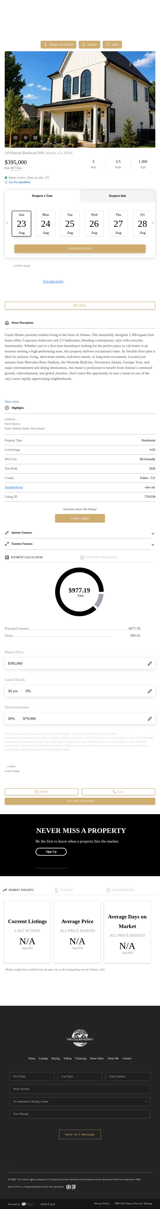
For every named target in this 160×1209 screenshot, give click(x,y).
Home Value (97, 1058)
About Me (113, 1058)
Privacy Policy (102, 1203)
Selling (67, 1058)
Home (139, 29)
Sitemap (148, 1203)
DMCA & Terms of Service (129, 1203)
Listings (43, 1058)
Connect (127, 1058)
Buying (56, 1058)
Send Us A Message (80, 1134)
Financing (80, 1058)
